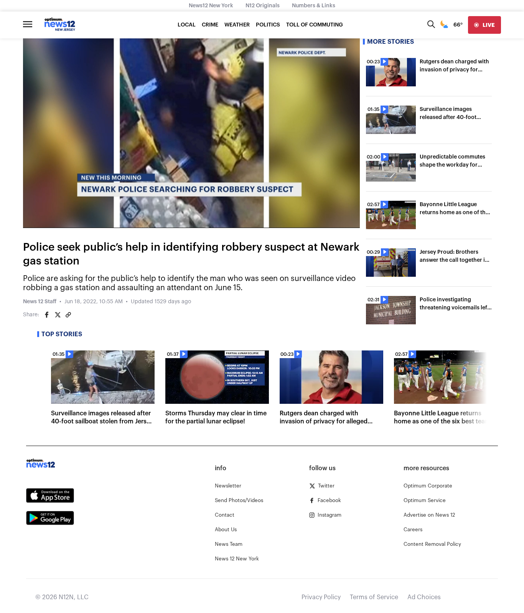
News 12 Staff (39, 301)
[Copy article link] (68, 315)
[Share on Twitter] (57, 315)
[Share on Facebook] (47, 315)
